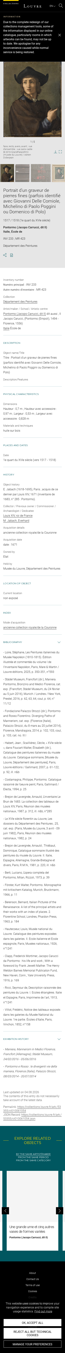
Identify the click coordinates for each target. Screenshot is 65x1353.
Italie (6, 231)
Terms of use (32, 1285)
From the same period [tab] (33, 1157)
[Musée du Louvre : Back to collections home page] (32, 6)
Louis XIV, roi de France (17, 515)
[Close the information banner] (59, 35)
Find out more (43, 1311)
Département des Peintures (20, 301)
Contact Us (32, 1279)
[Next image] (59, 173)
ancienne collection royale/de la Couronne (30, 627)
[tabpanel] (32, 1210)
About (32, 1273)
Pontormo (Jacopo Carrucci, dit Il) (25, 227)
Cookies (32, 1291)
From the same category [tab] (33, 1160)
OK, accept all (32, 1323)
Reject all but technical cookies (33, 1333)
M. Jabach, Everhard (16, 520)
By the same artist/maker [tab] (33, 1154)
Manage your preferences (32, 1344)
